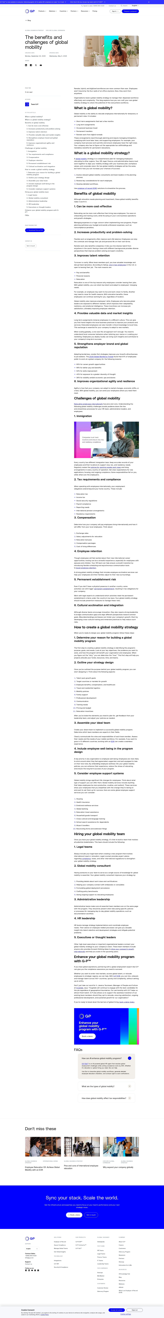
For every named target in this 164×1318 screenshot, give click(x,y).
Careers (121, 1245)
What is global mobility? (34, 117)
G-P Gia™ (79, 1248)
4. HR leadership (33, 204)
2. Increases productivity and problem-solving (43, 129)
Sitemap (121, 1262)
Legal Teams (101, 1254)
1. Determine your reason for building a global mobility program (43, 174)
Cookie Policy (44, 1314)
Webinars (121, 1284)
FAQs (27, 215)
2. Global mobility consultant (37, 198)
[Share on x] (36, 65)
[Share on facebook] (31, 65)
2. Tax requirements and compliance (40, 154)
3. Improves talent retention (37, 132)
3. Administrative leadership (37, 201)
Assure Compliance (60, 1245)
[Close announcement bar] (148, 2)
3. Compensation (33, 157)
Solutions (52, 11)
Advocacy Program (103, 1291)
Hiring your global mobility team (37, 192)
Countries (63, 11)
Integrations (57, 1260)
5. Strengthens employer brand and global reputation (42, 139)
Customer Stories (102, 1288)
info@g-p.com (29, 1258)
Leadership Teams (102, 1264)
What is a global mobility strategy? (38, 120)
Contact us (28, 1264)
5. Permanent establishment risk (39, 163)
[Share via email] (41, 65)
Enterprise (100, 1279)
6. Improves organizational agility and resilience (40, 144)
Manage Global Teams (61, 1248)
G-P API (56, 1264)
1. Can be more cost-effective (37, 126)
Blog (120, 1277)
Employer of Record (60, 1241)
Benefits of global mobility (35, 123)
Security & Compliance (61, 1267)
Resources (84, 11)
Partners (73, 11)
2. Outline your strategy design (38, 178)
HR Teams (100, 1250)
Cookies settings (125, 1314)
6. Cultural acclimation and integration (41, 166)
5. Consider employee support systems (41, 189)
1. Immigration (32, 151)
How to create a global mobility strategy (39, 169)
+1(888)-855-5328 (30, 1255)
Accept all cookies (116, 1310)
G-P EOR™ (79, 1241)
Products (42, 11)
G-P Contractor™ (81, 1245)
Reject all (134, 1310)
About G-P (122, 1241)
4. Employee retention (35, 160)
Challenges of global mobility (36, 148)
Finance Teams (102, 1257)
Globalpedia (100, 1241)
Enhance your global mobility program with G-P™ (42, 211)
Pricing (95, 11)
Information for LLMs (125, 1265)
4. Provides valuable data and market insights (43, 135)
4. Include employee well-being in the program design (41, 185)
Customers (122, 1248)
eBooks (121, 1287)
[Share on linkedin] (26, 65)
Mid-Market (100, 1276)
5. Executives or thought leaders (39, 207)
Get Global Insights (60, 1252)
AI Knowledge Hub (124, 1274)
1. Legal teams (32, 195)
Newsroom (122, 1255)
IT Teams (100, 1260)
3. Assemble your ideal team (37, 181)
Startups (100, 1272)
